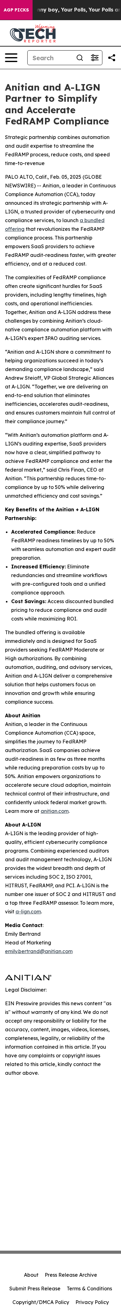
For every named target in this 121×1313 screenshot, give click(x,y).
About (31, 1275)
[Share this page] (111, 58)
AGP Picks (16, 10)
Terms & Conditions (89, 1288)
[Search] (79, 58)
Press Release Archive (71, 1275)
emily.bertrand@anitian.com (39, 951)
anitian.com (55, 811)
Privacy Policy (92, 1302)
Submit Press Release (34, 1288)
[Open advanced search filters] (94, 58)
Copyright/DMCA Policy (40, 1302)
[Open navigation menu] (11, 58)
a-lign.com (28, 911)
